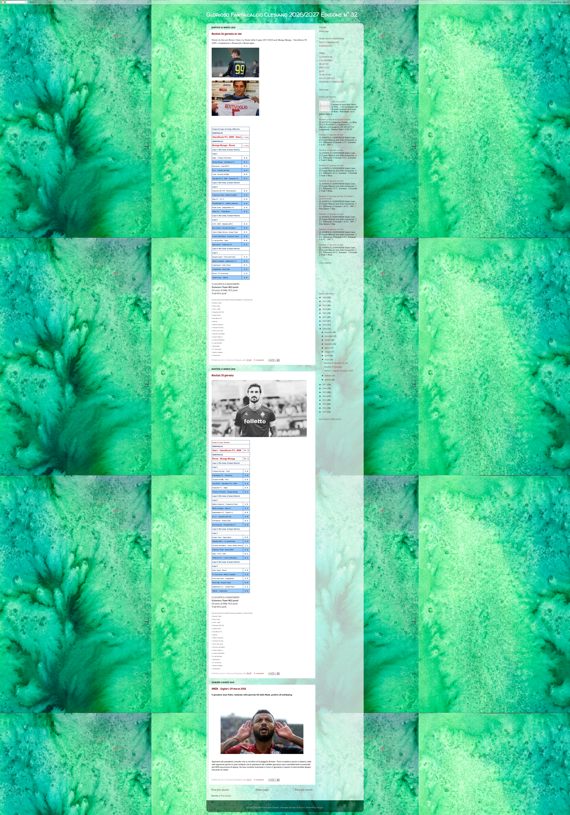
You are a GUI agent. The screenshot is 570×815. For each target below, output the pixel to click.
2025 (324, 301)
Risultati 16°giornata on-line (331, 150)
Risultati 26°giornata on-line (227, 33)
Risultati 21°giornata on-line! (331, 165)
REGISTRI (324, 64)
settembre (329, 344)
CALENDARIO (326, 60)
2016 (324, 388)
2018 (324, 329)
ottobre (328, 340)
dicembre (328, 332)
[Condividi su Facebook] (278, 360)
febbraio (328, 376)
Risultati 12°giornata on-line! (331, 214)
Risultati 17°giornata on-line (331, 245)
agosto (327, 348)
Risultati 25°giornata (223, 375)
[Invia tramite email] (269, 360)
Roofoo (302, 807)
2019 (324, 325)
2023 (324, 309)
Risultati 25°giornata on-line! (331, 181)
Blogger (320, 807)
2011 (324, 408)
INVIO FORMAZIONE (329, 42)
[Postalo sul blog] (272, 360)
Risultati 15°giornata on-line (331, 135)
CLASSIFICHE (325, 57)
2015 (324, 392)
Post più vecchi (303, 789)
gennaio (328, 380)
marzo (327, 359)
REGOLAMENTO (327, 78)
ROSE (321, 71)
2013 (324, 400)
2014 (324, 396)
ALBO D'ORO (325, 75)
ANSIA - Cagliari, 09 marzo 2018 (229, 688)
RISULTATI (324, 68)
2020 (324, 321)
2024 (324, 305)
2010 (324, 412)
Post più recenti (220, 789)
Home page (262, 789)
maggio (328, 352)
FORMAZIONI (325, 46)
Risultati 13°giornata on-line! (331, 229)
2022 (324, 313)
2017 (324, 384)
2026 (324, 297)
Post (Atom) (226, 796)
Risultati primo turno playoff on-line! (335, 119)
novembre (329, 336)
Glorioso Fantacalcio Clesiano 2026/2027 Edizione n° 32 (281, 14)
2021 (324, 317)
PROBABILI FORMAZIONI (331, 82)
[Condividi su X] (275, 360)
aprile (327, 355)
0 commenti (259, 360)
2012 (324, 404)
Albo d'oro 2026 (338, 102)
